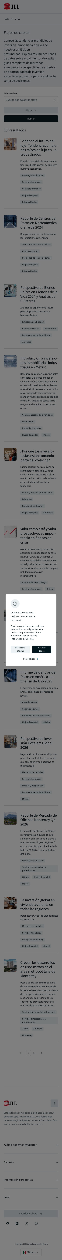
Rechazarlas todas (20, 649)
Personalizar (31, 659)
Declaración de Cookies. (22, 638)
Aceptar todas (41, 649)
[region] (31, 630)
